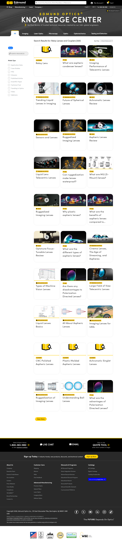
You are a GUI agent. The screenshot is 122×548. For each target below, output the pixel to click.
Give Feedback (38, 477)
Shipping (36, 468)
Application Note (17, 65)
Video (13, 92)
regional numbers (22, 447)
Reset (10, 48)
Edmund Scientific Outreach (68, 487)
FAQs (35, 474)
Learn (31, 7)
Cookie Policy (20, 516)
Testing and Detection (99, 33)
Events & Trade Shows (13, 474)
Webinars (14, 95)
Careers (9, 480)
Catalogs (91, 468)
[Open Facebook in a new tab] (76, 513)
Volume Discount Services (68, 474)
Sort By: (96, 41)
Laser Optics (38, 33)
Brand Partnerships (12, 496)
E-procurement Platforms (68, 490)
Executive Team (11, 471)
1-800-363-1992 (103, 7)
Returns (36, 471)
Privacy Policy (11, 516)
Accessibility (40, 516)
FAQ (12, 72)
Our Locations (10, 477)
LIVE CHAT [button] (48, 444)
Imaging (25, 33)
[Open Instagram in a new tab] (104, 513)
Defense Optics (38, 498)
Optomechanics (80, 33)
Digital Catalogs (92, 471)
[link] (111, 1)
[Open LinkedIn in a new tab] (97, 513)
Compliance (10, 490)
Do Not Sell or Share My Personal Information (44, 518)
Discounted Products (66, 483)
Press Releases (11, 483)
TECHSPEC (10, 493)
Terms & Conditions (30, 516)
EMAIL (75, 444)
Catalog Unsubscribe (94, 474)
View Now (46, 60)
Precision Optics (38, 486)
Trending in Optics (17, 88)
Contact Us (112, 7)
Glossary (14, 75)
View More (41, 419)
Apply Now (96, 479)
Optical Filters (37, 489)
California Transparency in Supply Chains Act (20, 520)
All (15, 33)
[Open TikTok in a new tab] (111, 513)
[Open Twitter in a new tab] (83, 513)
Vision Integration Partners (68, 471)
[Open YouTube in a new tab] (90, 513)
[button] (104, 7)
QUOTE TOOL (100, 444)
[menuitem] (11, 7)
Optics (65, 33)
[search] (60, 2)
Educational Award (66, 480)
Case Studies (15, 68)
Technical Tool (16, 85)
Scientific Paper (16, 82)
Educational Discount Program (69, 477)
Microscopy (53, 33)
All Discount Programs (67, 468)
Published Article (17, 78)
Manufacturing (20, 7)
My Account (98, 3)
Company (38, 7)
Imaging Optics (38, 495)
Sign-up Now (91, 457)
